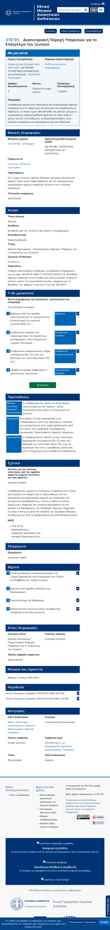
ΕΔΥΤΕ (88, 786)
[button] (83, 922)
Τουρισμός (68, 749)
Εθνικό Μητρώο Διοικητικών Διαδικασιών (45, 13)
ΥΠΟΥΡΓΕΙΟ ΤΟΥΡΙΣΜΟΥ (21, 143)
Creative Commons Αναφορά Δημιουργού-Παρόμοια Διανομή (83, 806)
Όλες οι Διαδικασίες (20, 795)
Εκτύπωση (50, 31)
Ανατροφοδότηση (93, 31)
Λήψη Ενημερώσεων (70, 31)
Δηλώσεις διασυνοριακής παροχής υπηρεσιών (22, 729)
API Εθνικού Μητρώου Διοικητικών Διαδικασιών (55, 890)
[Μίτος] (20, 13)
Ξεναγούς (13, 163)
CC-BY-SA (99, 794)
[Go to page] (86, 10)
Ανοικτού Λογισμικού (76, 789)
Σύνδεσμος (14, 261)
